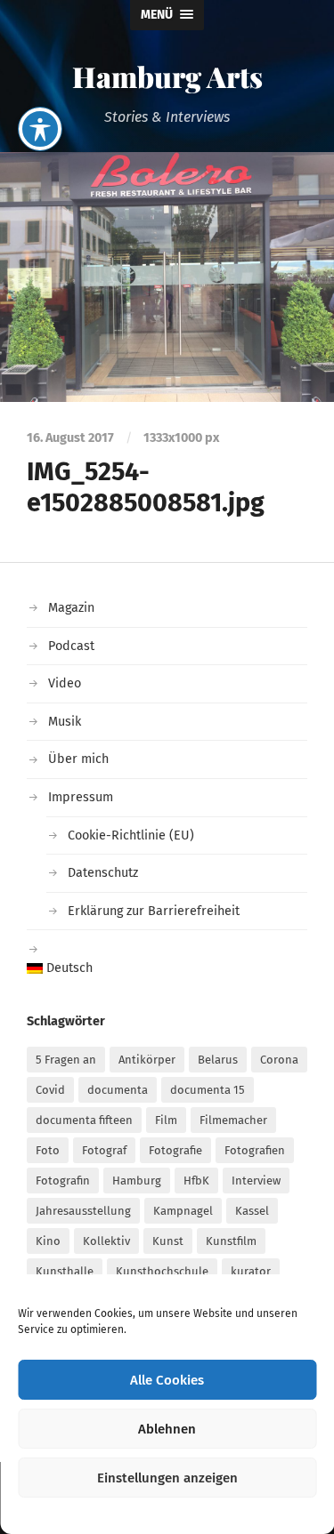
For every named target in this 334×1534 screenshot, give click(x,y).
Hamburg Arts (167, 76)
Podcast (71, 646)
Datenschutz (103, 872)
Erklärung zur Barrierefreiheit (154, 911)
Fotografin (63, 1180)
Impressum (80, 797)
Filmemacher (233, 1120)
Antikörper (146, 1059)
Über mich (78, 759)
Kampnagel (183, 1210)
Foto (48, 1150)
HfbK (196, 1180)
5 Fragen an (66, 1059)
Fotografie (175, 1150)
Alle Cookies (167, 1380)
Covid (50, 1089)
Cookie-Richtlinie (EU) (131, 835)
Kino (48, 1241)
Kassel (252, 1210)
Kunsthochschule (162, 1271)
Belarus (218, 1059)
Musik (64, 721)
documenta (117, 1089)
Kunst (167, 1241)
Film (166, 1120)
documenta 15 (207, 1089)
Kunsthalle (65, 1271)
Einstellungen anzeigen (167, 1478)
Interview (256, 1180)
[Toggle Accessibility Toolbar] (40, 129)
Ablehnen (167, 1429)
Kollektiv (106, 1241)
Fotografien (254, 1150)
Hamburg (136, 1180)
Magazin (71, 607)
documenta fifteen (84, 1120)
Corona (279, 1059)
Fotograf (104, 1150)
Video (64, 683)
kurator (251, 1271)
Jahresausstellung (83, 1210)
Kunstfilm (231, 1241)
